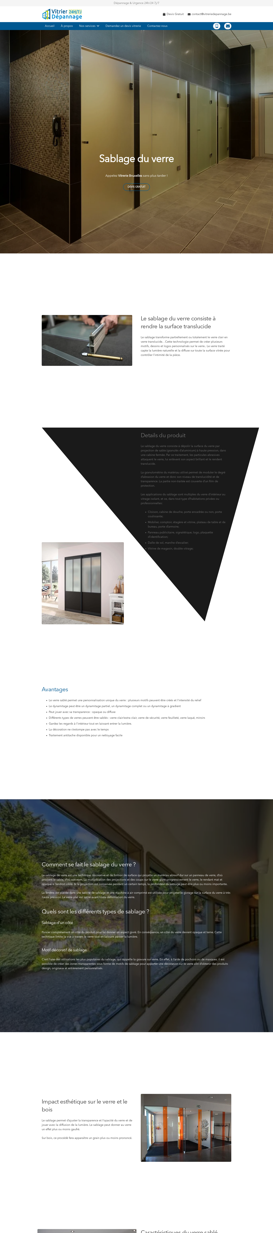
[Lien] (63, 14)
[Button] (216, 26)
